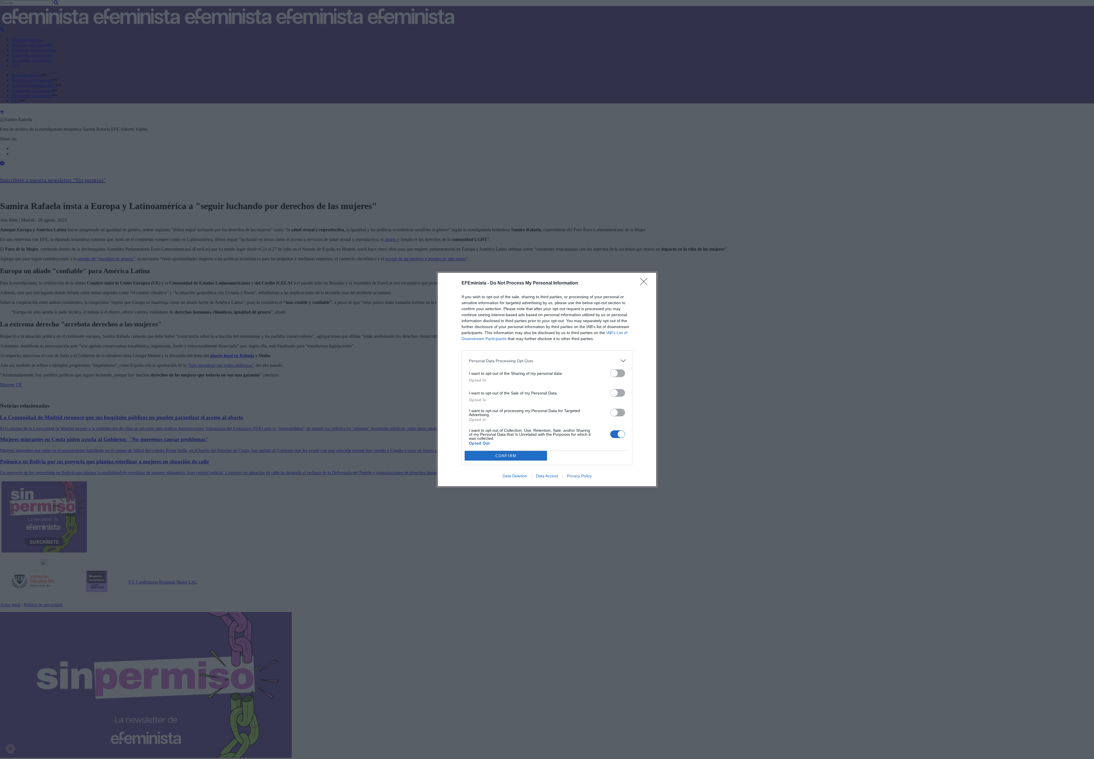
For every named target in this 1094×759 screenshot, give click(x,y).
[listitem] (547, 361)
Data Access (547, 476)
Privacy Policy (579, 476)
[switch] (617, 373)
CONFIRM (506, 456)
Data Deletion (515, 476)
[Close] (645, 283)
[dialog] (547, 379)
